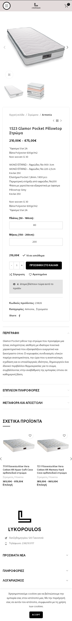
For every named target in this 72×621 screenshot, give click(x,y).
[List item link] (36, 543)
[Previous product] (53, 121)
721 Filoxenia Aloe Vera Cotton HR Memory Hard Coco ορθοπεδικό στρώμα (52, 469)
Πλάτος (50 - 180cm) (21, 218)
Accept (36, 615)
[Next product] (61, 121)
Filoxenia (18, 477)
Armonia (47, 115)
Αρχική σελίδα (17, 115)
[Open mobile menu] (6, 5)
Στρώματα (33, 115)
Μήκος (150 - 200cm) (21, 235)
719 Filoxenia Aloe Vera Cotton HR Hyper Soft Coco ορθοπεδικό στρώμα (18, 469)
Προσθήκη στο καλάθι (44, 265)
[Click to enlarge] (9, 74)
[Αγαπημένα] (30, 435)
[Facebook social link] (19, 315)
